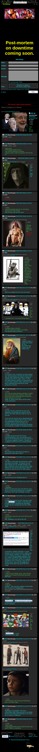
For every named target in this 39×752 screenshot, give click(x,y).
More (4, 92)
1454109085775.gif (21, 611)
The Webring (6, 4)
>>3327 (10, 431)
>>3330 (7, 486)
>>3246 (7, 197)
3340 (35, 569)
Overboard (18, 1)
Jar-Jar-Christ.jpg (21, 337)
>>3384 (4, 640)
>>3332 (9, 475)
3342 (35, 580)
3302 (35, 389)
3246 (5, 137)
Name (3, 62)
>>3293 (31, 124)
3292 (34, 287)
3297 (34, 335)
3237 (32, 119)
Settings (9, 2)
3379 (35, 706)
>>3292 (24, 339)
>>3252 (31, 165)
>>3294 (4, 298)
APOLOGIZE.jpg (22, 219)
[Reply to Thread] (31, 734)
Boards (10, 1)
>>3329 (4, 447)
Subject (3, 65)
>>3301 (4, 324)
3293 (34, 296)
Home (4, 1)
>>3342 (14, 525)
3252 (5, 145)
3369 (35, 639)
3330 (35, 473)
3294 (34, 322)
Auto (11, 736)
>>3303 (9, 370)
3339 (5, 525)
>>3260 (31, 121)
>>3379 (4, 609)
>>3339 (4, 512)
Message (4, 76)
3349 (35, 607)
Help (32, 1)
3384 (5, 721)
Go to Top (5, 734)
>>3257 (14, 145)
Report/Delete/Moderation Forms (20, 740)
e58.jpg (17, 111)
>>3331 (4, 475)
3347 (35, 595)
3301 (35, 368)
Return (4, 107)
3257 (5, 205)
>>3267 (31, 122)
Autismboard (26, 1)
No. (30, 119)
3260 (5, 218)
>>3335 (4, 483)
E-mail (3, 68)
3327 (35, 445)
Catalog (9, 107)
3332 (35, 496)
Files (2, 86)
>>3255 (10, 136)
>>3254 (10, 145)
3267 (5, 253)
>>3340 (10, 525)
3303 (35, 404)
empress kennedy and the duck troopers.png (14, 300)
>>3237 (28, 222)
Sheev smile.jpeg (21, 161)
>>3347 (19, 525)
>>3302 (4, 370)
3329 (35, 457)
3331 (35, 481)
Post (33, 92)
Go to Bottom (17, 107)
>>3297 (4, 289)
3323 (5, 431)
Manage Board (19, 733)
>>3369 (28, 525)
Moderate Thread (19, 735)
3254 (5, 160)
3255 (5, 195)
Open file (3, 111)
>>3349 (9, 512)
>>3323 (4, 406)
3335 (34, 510)
